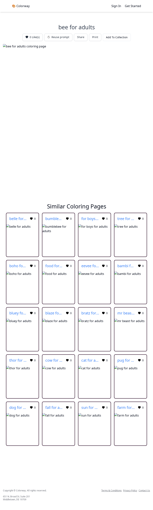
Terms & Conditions (111, 490)
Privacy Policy (130, 490)
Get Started (133, 6)
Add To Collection (117, 37)
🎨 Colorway (21, 6)
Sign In (116, 6)
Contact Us (144, 490)
